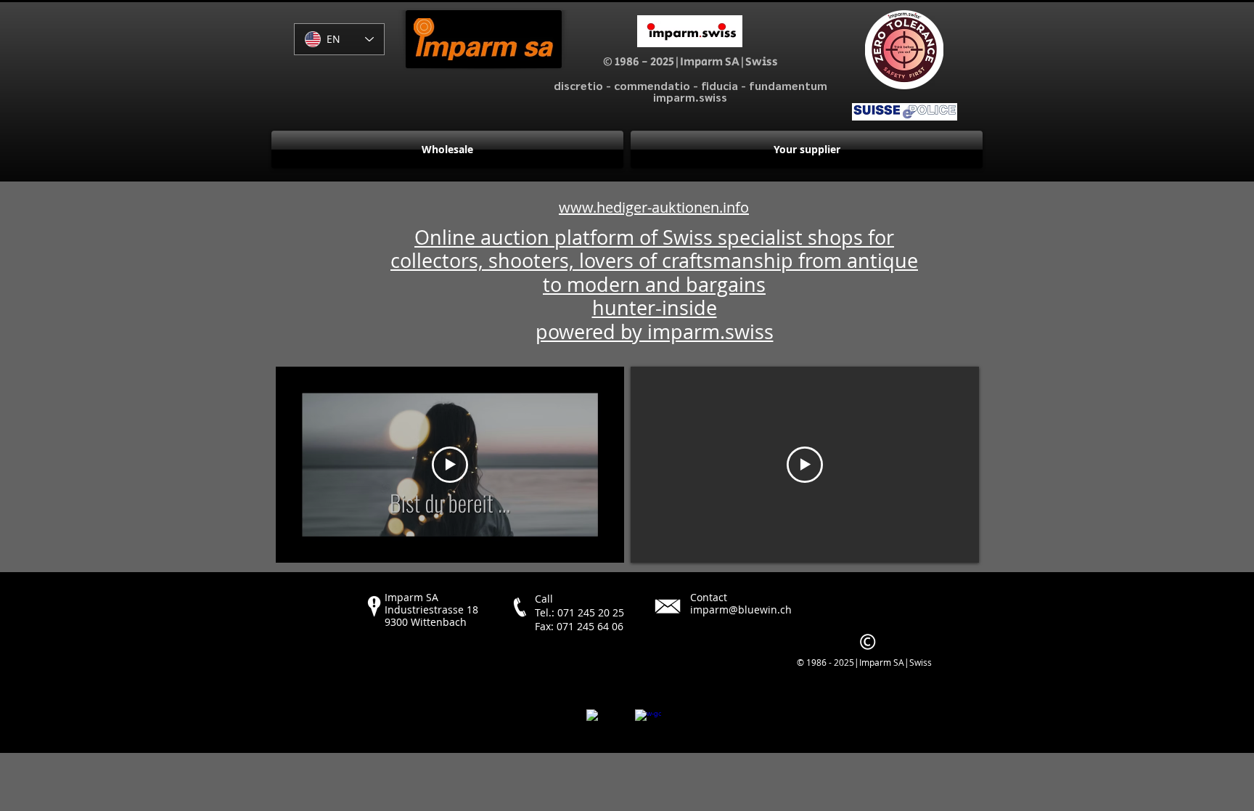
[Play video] (450, 465)
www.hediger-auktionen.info (654, 207)
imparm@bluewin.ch (741, 609)
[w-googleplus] (648, 722)
